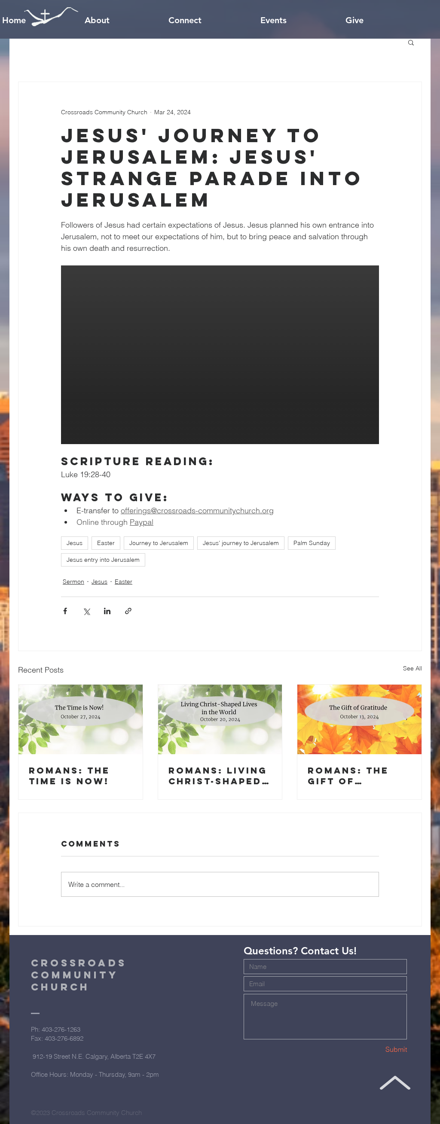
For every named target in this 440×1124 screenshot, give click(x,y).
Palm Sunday (311, 543)
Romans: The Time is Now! (69, 775)
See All (412, 668)
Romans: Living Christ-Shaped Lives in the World (217, 775)
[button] (411, 42)
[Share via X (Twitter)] (86, 611)
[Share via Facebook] (65, 611)
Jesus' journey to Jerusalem (241, 543)
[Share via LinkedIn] (107, 611)
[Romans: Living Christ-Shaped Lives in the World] (220, 719)
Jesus (74, 543)
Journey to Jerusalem (158, 543)
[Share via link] (128, 611)
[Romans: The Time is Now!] (80, 719)
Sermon (73, 581)
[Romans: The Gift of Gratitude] (359, 719)
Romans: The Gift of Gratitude (348, 775)
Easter (106, 543)
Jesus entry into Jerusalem (103, 560)
